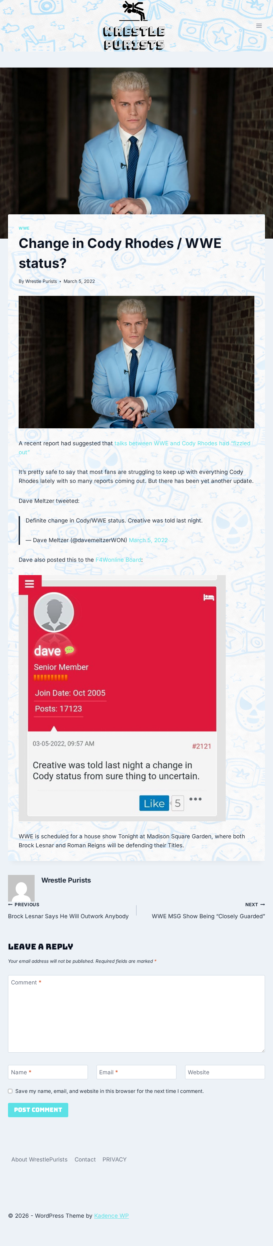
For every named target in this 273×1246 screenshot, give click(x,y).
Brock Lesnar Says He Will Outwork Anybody (68, 911)
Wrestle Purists (41, 281)
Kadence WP (111, 1215)
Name (21, 1072)
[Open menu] (259, 26)
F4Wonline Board (118, 559)
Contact (85, 1159)
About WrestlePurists (39, 1159)
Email (108, 1072)
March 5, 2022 (148, 540)
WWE (24, 228)
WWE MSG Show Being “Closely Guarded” (208, 911)
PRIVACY (115, 1159)
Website (198, 1072)
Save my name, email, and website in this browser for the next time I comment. (109, 1091)
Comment (26, 982)
